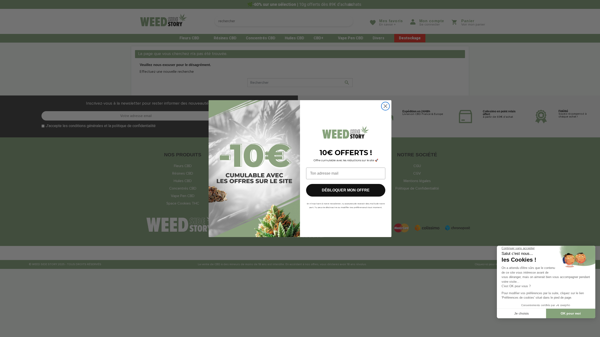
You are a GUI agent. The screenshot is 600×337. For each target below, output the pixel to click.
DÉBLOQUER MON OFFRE (346, 190)
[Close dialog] (385, 106)
